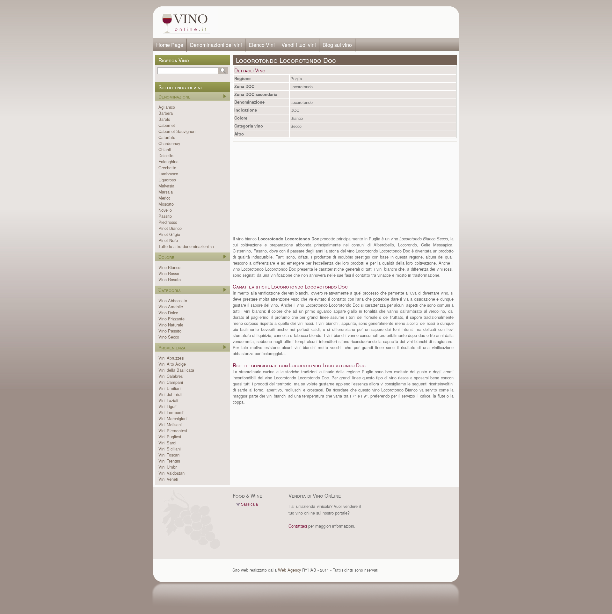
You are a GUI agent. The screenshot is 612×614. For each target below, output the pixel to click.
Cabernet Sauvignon (176, 131)
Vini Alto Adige (172, 364)
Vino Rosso (168, 273)
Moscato (166, 204)
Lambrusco (168, 174)
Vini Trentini (169, 461)
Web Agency (289, 570)
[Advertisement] (337, 22)
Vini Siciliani (169, 449)
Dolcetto (165, 155)
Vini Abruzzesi (171, 358)
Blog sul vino (337, 44)
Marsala (165, 192)
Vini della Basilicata (176, 370)
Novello (165, 210)
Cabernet (166, 125)
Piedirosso (167, 222)
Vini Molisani (170, 424)
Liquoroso (167, 180)
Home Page (169, 44)
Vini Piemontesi (172, 431)
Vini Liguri (167, 406)
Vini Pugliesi (169, 437)
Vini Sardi (167, 443)
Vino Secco (168, 337)
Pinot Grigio (169, 234)
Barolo (164, 119)
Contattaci (297, 526)
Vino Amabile (170, 306)
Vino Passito (169, 331)
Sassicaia (249, 504)
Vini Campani (170, 382)
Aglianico (166, 107)
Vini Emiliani (169, 388)
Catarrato (166, 137)
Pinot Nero (168, 240)
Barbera (165, 113)
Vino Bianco (169, 267)
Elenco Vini (262, 44)
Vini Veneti (168, 479)
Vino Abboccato (172, 300)
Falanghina (168, 161)
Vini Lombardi (171, 412)
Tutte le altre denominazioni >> (186, 246)
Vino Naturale (170, 325)
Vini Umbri (168, 467)
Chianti (164, 149)
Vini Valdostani (172, 473)
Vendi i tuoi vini (298, 44)
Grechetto (167, 167)
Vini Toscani (169, 455)
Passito (165, 216)
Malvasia (166, 186)
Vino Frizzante (171, 319)
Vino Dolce (168, 313)
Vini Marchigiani (172, 418)
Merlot (164, 198)
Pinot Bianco (170, 228)
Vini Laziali (168, 400)
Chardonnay (169, 143)
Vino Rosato (169, 279)
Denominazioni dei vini (216, 44)
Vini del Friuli (170, 394)
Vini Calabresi (171, 376)
